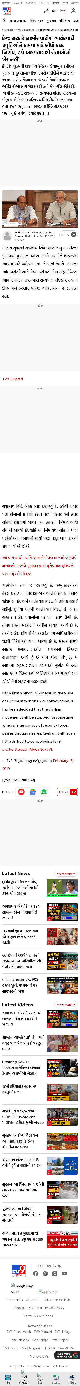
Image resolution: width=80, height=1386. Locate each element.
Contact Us (14, 1299)
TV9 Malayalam (31, 1348)
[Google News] (32, 792)
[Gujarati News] (6, 11)
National (29, 29)
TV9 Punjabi (59, 1339)
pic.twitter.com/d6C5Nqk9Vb (27, 749)
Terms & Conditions (38, 1315)
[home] (4, 20)
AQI (54, 11)
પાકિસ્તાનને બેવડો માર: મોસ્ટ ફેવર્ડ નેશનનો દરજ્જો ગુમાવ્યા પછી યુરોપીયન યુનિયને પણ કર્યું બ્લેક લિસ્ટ (39, 566)
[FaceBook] (35, 1273)
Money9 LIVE (39, 1356)
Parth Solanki (22, 232)
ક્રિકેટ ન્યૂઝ (37, 20)
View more (64, 873)
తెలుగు (44, 3)
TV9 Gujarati (12, 379)
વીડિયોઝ (64, 20)
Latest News (16, 873)
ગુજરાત (51, 20)
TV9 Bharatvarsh (19, 1331)
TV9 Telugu (63, 1331)
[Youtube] (21, 792)
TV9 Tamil (10, 1348)
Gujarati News (11, 29)
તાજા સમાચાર (18, 20)
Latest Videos (17, 1004)
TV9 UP (49, 1348)
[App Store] (52, 1293)
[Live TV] (62, 11)
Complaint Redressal (27, 1307)
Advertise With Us (57, 1299)
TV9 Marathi (43, 1331)
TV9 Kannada (19, 1339)
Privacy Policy (54, 1307)
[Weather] (48, 11)
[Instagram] (54, 1273)
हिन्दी (6, 3)
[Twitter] (45, 1273)
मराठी (56, 3)
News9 (18, 3)
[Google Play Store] (24, 1289)
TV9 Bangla (40, 1339)
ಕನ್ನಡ (31, 3)
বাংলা (65, 3)
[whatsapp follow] (44, 792)
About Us (33, 1299)
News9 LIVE (66, 1348)
